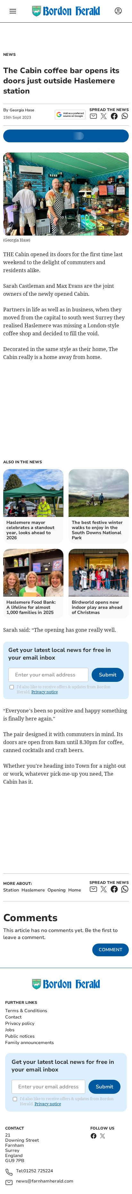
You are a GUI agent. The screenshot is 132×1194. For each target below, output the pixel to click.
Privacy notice (44, 692)
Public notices (20, 1036)
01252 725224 (38, 1171)
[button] (13, 11)
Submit (107, 674)
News (9, 54)
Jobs (9, 1030)
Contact (13, 1017)
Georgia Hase (22, 110)
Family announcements (29, 1043)
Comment (110, 950)
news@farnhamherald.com (44, 1181)
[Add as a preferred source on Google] (70, 114)
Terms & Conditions (26, 1011)
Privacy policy (19, 1023)
